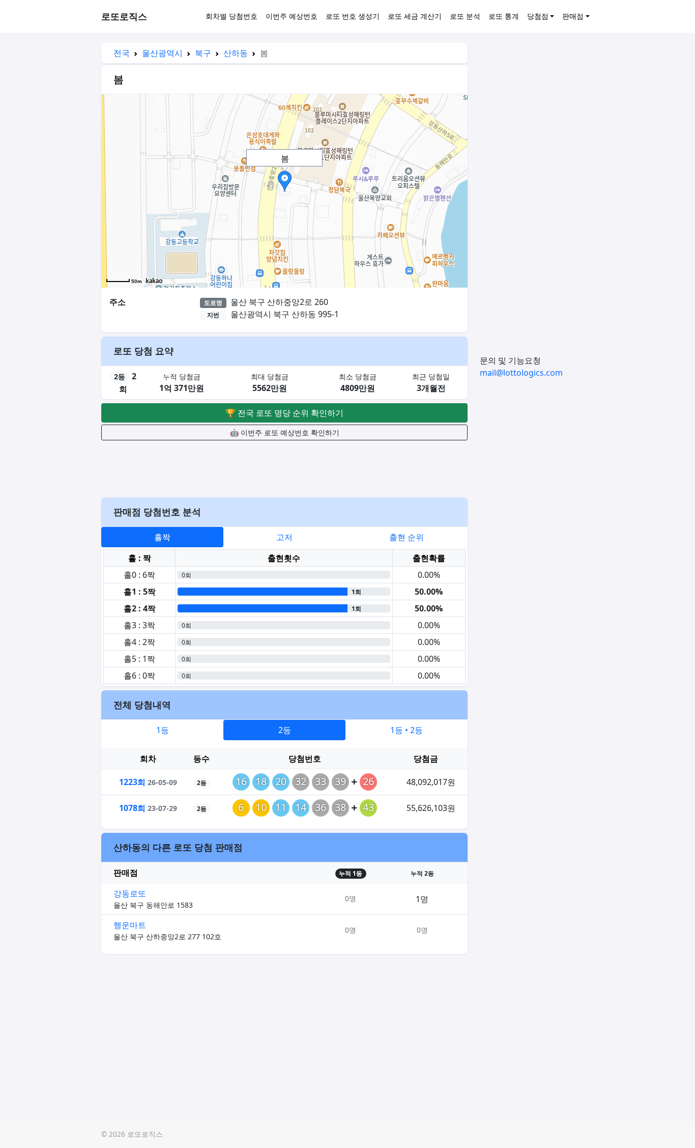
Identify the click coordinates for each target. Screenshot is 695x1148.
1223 (132, 782)
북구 (203, 53)
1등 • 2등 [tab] (406, 730)
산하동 (235, 53)
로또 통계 (503, 16)
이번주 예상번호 (291, 16)
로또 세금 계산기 (415, 16)
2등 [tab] (284, 730)
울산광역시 (162, 53)
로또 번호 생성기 (353, 16)
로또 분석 (465, 16)
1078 (132, 808)
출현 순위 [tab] (406, 537)
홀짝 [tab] (162, 537)
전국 (121, 53)
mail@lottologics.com (521, 372)
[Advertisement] (284, 467)
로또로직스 (124, 16)
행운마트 (129, 925)
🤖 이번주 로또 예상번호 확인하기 (284, 432)
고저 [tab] (284, 537)
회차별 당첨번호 (231, 16)
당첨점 (537, 16)
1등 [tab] (162, 730)
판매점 (573, 16)
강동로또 (129, 893)
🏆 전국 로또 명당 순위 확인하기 (284, 412)
